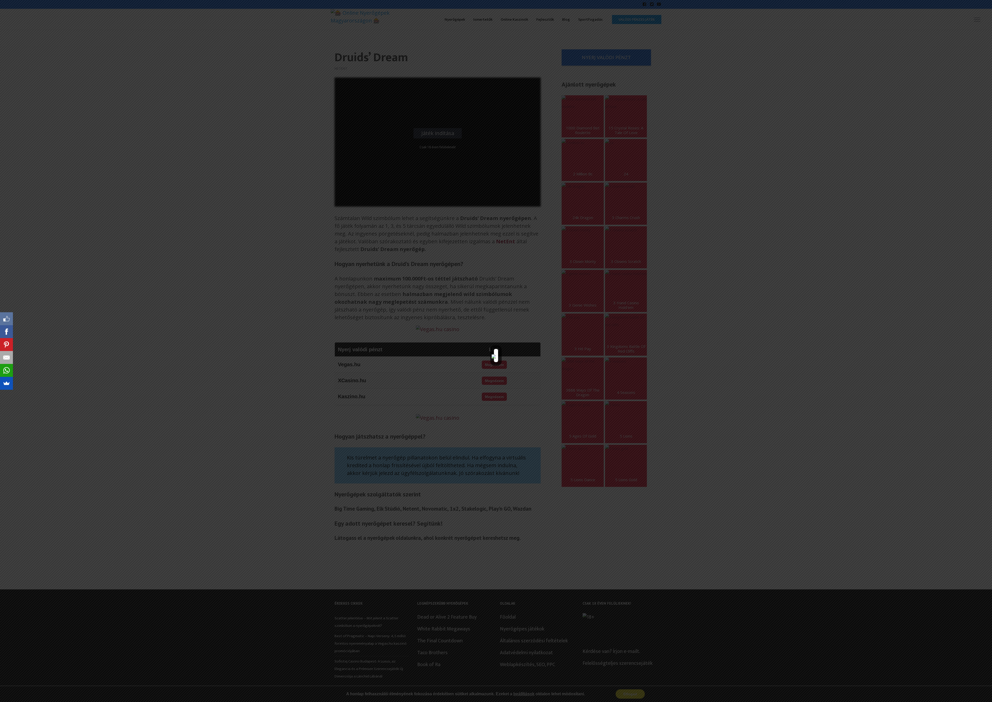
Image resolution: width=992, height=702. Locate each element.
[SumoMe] (6, 383)
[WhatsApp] (6, 370)
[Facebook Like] (6, 318)
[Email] (6, 357)
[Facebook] (6, 331)
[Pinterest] (6, 344)
